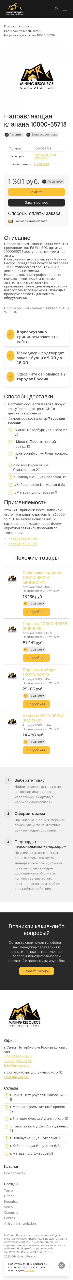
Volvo (8, 1207)
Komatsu (11, 1202)
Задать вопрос (36, 202)
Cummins (11, 1212)
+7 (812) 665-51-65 (23, 539)
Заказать (37, 192)
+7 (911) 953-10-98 (23, 544)
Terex (8, 1191)
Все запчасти (15, 1173)
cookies (29, 1270)
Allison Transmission (20, 1223)
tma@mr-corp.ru (16, 1077)
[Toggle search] (57, 9)
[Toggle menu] (65, 9)
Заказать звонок (36, 971)
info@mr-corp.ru (16, 1065)
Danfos (9, 1218)
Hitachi (9, 1196)
